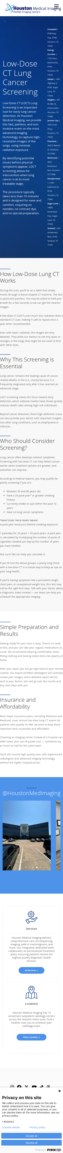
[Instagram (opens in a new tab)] (12, 1087)
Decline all (31, 1142)
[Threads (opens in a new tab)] (48, 1087)
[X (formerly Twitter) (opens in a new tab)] (26, 1087)
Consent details (11, 1127)
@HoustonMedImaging (32, 793)
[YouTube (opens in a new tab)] (34, 1087)
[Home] (32, 7)
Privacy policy (38, 1127)
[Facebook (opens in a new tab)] (19, 1087)
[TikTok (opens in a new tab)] (41, 1087)
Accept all (31, 1135)
